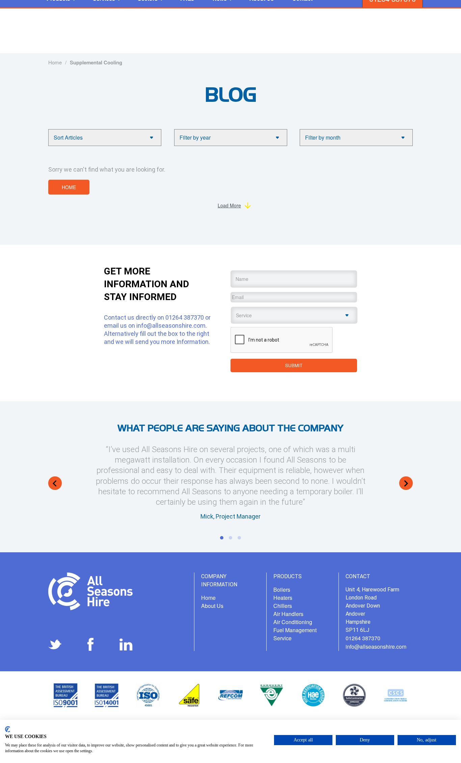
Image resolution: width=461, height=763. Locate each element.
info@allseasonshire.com (171, 325)
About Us (212, 606)
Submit (293, 365)
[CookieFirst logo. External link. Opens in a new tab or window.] (7, 729)
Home (69, 187)
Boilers (281, 589)
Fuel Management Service (295, 634)
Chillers (282, 606)
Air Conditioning (292, 622)
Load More (229, 205)
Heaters (282, 597)
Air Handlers (288, 614)
